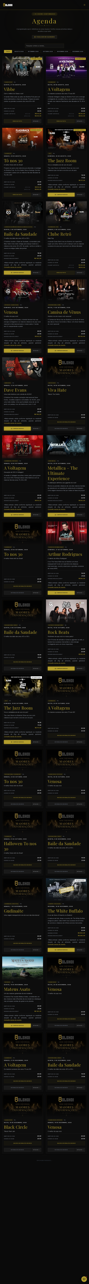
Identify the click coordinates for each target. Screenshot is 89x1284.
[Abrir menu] (84, 4)
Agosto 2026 (19, 51)
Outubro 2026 (48, 51)
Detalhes (35, 121)
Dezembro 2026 (77, 51)
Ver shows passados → (44, 1160)
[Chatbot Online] (84, 1279)
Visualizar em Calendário (45, 37)
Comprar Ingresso (62, 194)
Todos (8, 51)
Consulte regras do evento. (57, 189)
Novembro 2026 (62, 51)
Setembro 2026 (33, 51)
